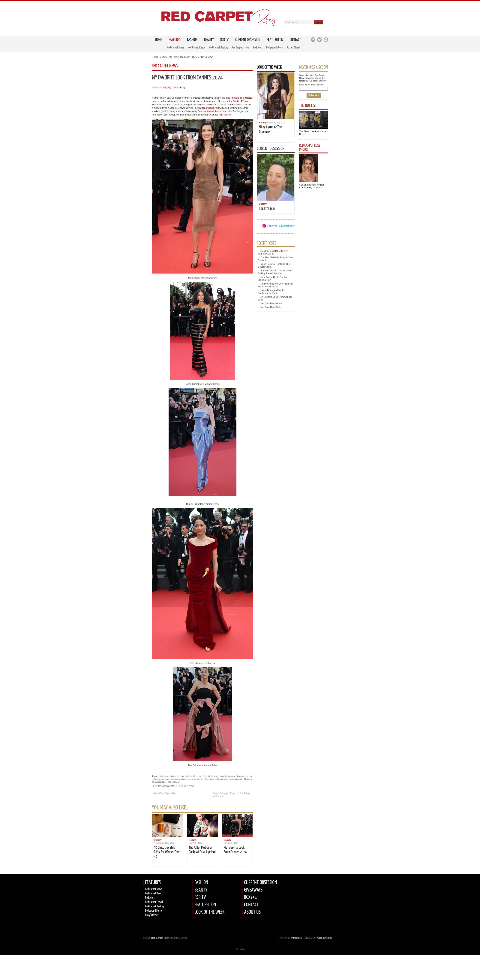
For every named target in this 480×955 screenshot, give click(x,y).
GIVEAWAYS (253, 890)
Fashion (192, 40)
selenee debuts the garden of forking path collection (275, 272)
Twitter (319, 39)
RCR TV (224, 40)
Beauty (209, 40)
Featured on (275, 40)
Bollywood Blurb (274, 47)
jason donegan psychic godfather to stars (271, 291)
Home (155, 57)
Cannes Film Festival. (221, 114)
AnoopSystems (324, 938)
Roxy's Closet (151, 915)
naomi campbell (195, 779)
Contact (295, 40)
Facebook (313, 39)
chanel (207, 776)
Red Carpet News (175, 47)
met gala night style (270, 307)
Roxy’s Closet (293, 47)
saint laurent (230, 779)
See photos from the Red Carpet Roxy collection (312, 186)
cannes (199, 776)
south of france (244, 779)
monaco (164, 779)
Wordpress (296, 938)
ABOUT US (252, 912)
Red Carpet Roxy (160, 938)
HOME (158, 40)
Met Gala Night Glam (165, 793)
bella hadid (190, 776)
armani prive (171, 776)
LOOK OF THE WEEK (209, 912)
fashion (214, 776)
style (164, 782)
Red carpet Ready (154, 893)
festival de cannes (226, 776)
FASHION (201, 882)
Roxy (182, 87)
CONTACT (251, 904)
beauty (181, 776)
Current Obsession (247, 40)
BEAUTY (201, 890)
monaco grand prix (178, 779)
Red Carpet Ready (196, 47)
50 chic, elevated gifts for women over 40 (167, 852)
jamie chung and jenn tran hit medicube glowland (275, 285)
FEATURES (175, 40)
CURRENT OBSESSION (260, 882)
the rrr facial (267, 208)
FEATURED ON (205, 904)
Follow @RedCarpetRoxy (281, 225)
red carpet (219, 779)
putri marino (208, 779)
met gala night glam (271, 303)
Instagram (325, 39)
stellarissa (156, 782)
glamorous (241, 776)
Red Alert (257, 47)
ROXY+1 (250, 897)
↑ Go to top (240, 949)
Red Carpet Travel (240, 47)
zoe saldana (173, 782)
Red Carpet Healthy (218, 47)
